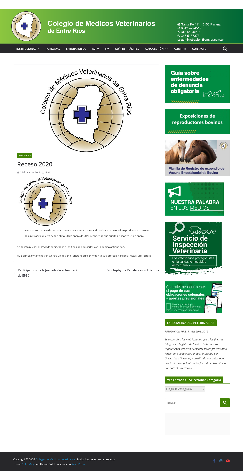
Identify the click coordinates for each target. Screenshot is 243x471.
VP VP (48, 172)
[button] (38, 48)
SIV (107, 48)
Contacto (199, 48)
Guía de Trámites (127, 48)
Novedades (25, 155)
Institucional (26, 48)
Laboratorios (76, 48)
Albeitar (180, 48)
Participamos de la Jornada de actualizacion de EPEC (49, 273)
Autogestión (154, 48)
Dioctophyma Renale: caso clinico (131, 270)
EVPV (95, 48)
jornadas (53, 48)
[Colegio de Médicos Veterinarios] (121, 12)
